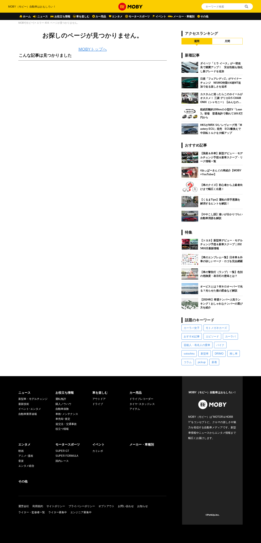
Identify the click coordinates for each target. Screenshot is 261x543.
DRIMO (219, 353)
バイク (220, 345)
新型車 (205, 353)
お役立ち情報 (62, 16)
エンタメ (117, 16)
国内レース (62, 460)
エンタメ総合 (26, 465)
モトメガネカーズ (216, 327)
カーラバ (230, 336)
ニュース (42, 16)
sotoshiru (189, 353)
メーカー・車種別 (184, 16)
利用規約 (37, 506)
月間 (227, 41)
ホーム (27, 16)
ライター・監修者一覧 (31, 512)
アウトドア (99, 398)
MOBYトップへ (93, 49)
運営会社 (23, 506)
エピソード (212, 336)
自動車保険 (62, 408)
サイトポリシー (55, 506)
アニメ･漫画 (25, 455)
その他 (204, 16)
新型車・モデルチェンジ (33, 398)
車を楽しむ (83, 16)
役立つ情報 (62, 428)
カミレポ (97, 450)
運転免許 (60, 398)
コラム (188, 362)
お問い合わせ (126, 506)
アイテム (134, 408)
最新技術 (23, 404)
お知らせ (142, 506)
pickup (202, 362)
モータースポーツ (139, 16)
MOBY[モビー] (26, 22)
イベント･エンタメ (29, 408)
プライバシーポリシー (82, 506)
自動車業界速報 (27, 414)
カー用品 (100, 16)
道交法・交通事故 (66, 424)
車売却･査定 (62, 418)
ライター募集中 (57, 512)
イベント (161, 16)
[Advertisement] (92, 109)
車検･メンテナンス (66, 414)
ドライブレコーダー (141, 398)
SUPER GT (62, 450)
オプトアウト (106, 506)
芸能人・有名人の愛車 (197, 345)
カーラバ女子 (192, 327)
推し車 (234, 353)
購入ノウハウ (63, 404)
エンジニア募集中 (81, 512)
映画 (21, 450)
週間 (196, 41)
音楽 (21, 460)
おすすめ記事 (192, 336)
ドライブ (97, 404)
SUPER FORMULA (66, 455)
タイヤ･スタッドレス (142, 404)
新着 (214, 362)
